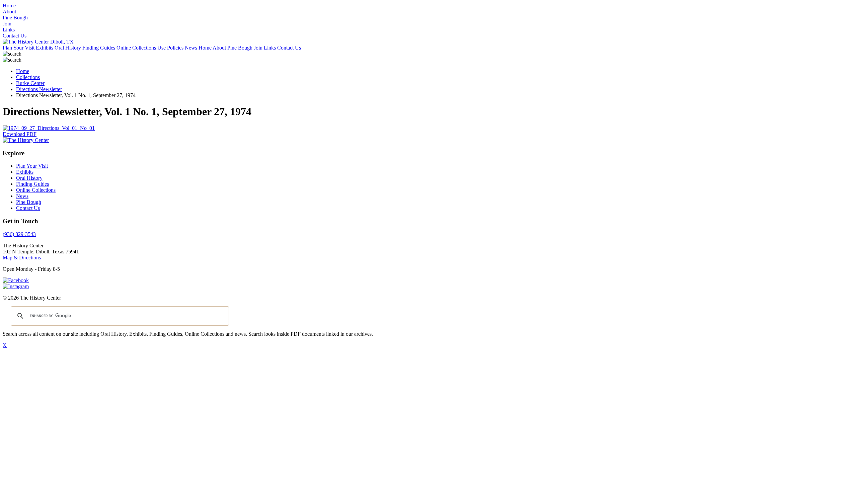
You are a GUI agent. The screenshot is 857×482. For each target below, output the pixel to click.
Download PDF (19, 134)
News (191, 48)
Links (270, 48)
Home (205, 48)
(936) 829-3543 (19, 234)
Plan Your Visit (18, 48)
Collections (28, 77)
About (219, 48)
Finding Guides (98, 48)
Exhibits (44, 48)
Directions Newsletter (39, 89)
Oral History (68, 48)
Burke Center (30, 83)
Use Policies (170, 48)
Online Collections (136, 48)
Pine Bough (239, 48)
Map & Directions (22, 257)
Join (258, 48)
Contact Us (289, 48)
